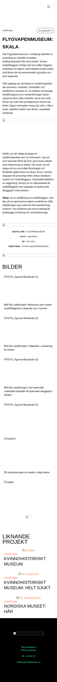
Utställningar (7, 30)
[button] (45, 30)
